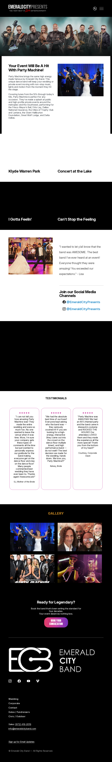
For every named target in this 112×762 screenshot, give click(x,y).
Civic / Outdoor (17, 716)
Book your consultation (56, 622)
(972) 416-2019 (23, 724)
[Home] (27, 8)
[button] (32, 536)
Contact (12, 707)
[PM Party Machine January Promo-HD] (31, 370)
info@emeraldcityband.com (22, 728)
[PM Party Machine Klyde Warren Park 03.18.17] (31, 154)
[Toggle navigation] (101, 8)
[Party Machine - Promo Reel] (31, 341)
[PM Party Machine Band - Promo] (81, 370)
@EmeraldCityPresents (83, 302)
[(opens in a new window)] (10, 681)
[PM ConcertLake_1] (81, 154)
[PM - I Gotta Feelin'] (31, 202)
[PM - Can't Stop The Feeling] (81, 202)
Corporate (14, 703)
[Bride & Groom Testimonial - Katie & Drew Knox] (81, 341)
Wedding (13, 699)
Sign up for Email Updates (21, 741)
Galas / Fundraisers (19, 712)
